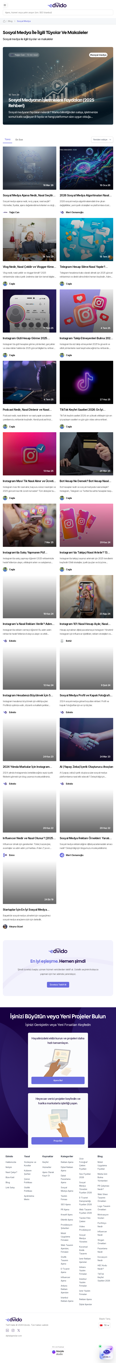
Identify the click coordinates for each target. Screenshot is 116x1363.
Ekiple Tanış (104, 1319)
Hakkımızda (11, 1162)
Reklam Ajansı (67, 1162)
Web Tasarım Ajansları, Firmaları (67, 1248)
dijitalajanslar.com (14, 1335)
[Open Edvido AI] (106, 1352)
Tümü (7, 139)
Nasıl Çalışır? (11, 1172)
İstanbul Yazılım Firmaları (83, 1282)
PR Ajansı (65, 1209)
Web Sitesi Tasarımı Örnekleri (103, 1197)
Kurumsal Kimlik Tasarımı (83, 1250)
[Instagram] (13, 1330)
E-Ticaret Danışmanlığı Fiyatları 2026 (85, 1201)
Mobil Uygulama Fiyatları (102, 1165)
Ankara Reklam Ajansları (64, 1289)
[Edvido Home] (14, 1319)
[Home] (4, 21)
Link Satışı (10, 1187)
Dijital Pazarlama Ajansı (65, 1179)
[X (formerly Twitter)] (18, 1330)
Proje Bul (58, 1141)
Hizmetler (46, 1167)
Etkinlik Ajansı (67, 1219)
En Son (19, 139)
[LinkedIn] (7, 1330)
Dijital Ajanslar (85, 1304)
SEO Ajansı (66, 1204)
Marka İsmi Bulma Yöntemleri (103, 1177)
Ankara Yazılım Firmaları (83, 1270)
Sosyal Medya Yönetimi (83, 1238)
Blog (8, 1182)
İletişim (9, 1167)
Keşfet (45, 1162)
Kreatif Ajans (67, 1214)
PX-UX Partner (58, 1347)
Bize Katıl (10, 1177)
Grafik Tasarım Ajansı (64, 1260)
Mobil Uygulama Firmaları (65, 1236)
